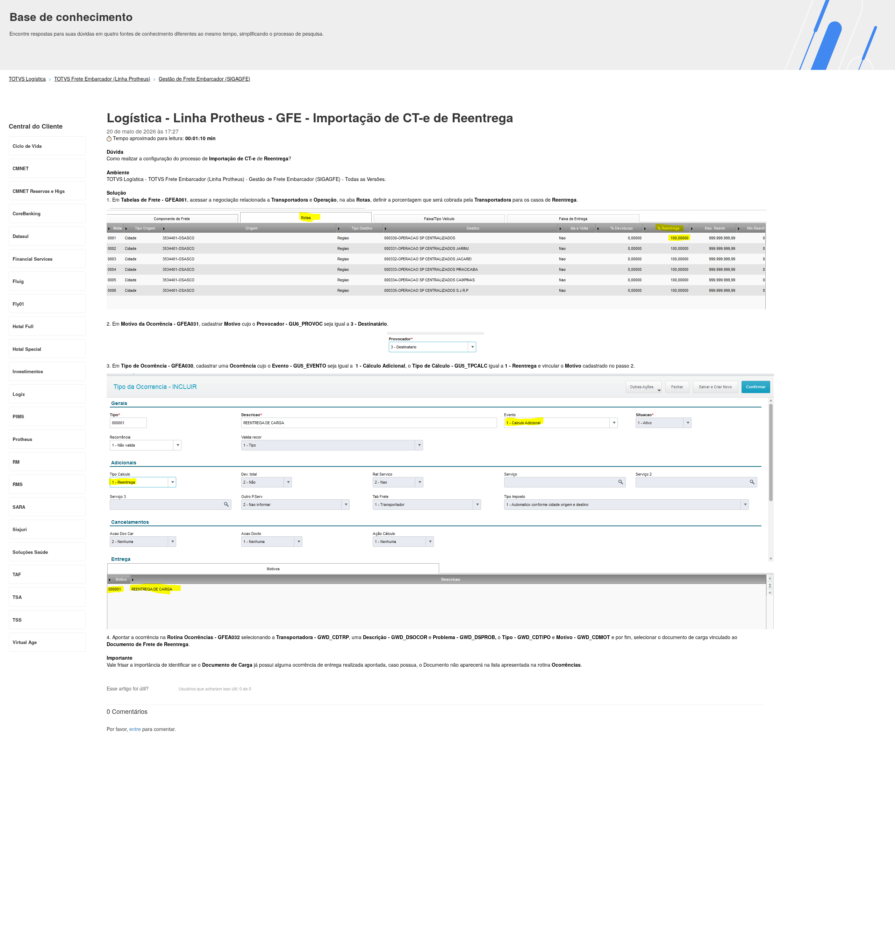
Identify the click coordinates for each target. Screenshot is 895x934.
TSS (17, 619)
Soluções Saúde (30, 552)
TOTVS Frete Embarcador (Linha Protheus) (102, 78)
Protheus (22, 439)
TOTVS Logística (27, 78)
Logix (19, 394)
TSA (17, 597)
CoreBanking (27, 213)
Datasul (21, 236)
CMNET (21, 168)
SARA (19, 507)
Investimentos (28, 371)
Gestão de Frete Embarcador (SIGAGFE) (204, 78)
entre (135, 728)
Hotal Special (27, 349)
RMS (18, 484)
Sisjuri (20, 529)
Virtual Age (25, 642)
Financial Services (32, 258)
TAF (17, 574)
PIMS (18, 416)
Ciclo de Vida (27, 146)
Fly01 (18, 304)
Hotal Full (23, 326)
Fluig (18, 281)
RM (16, 461)
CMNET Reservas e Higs (39, 191)
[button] (157, 689)
